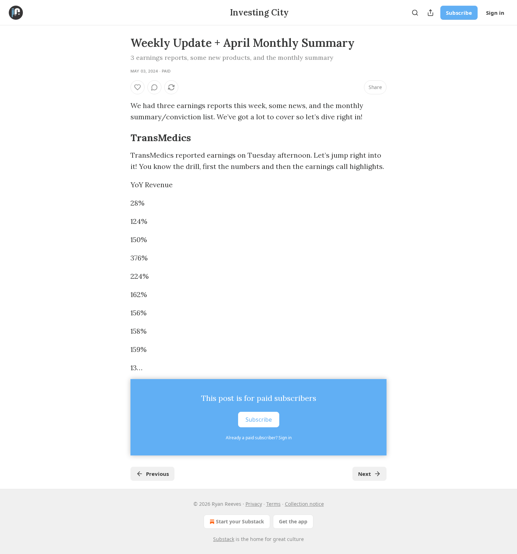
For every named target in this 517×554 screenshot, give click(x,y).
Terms (273, 504)
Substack (223, 539)
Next (364, 473)
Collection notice (304, 504)
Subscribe (459, 12)
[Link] (120, 137)
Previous (157, 473)
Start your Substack (240, 521)
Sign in (495, 12)
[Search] (415, 13)
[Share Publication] (430, 13)
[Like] (137, 87)
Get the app (293, 521)
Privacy (253, 504)
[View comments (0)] (154, 87)
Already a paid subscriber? (259, 438)
